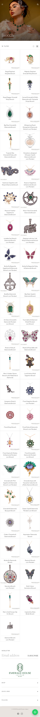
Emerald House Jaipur (22, 709)
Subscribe (33, 655)
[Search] (37, 4)
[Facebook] (18, 714)
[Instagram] (22, 714)
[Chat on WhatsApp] (35, 712)
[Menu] (2, 4)
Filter (6, 46)
